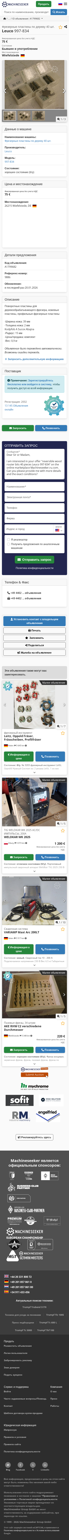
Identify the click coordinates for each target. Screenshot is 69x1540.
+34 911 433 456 (20, 1292)
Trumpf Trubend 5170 (34, 1307)
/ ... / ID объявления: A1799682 (23, 18)
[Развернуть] (34, 772)
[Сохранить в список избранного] (60, 27)
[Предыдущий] (5, 91)
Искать (60, 12)
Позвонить (53, 428)
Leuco (8, 151)
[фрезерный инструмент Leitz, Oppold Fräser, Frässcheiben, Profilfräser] (34, 704)
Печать (36, 630)
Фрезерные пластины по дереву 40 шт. (28, 141)
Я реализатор (19, 539)
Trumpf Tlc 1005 (55, 1314)
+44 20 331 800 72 (21, 1277)
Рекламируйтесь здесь (35, 1137)
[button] (65, 4)
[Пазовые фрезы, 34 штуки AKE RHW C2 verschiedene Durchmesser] (34, 994)
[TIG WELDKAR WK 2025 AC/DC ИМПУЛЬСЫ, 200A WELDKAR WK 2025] (34, 802)
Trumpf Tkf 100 (45, 1330)
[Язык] (60, 4)
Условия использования (47, 1530)
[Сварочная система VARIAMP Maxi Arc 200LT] (34, 900)
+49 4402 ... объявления (26, 593)
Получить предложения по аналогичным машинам (35, 546)
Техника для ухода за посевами (23, 1314)
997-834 (9, 161)
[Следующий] (63, 91)
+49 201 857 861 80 (21, 1287)
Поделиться (35, 645)
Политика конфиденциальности (34, 568)
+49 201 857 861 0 (21, 1282)
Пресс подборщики (23, 1322)
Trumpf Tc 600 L (48, 1322)
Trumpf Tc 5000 (23, 1330)
